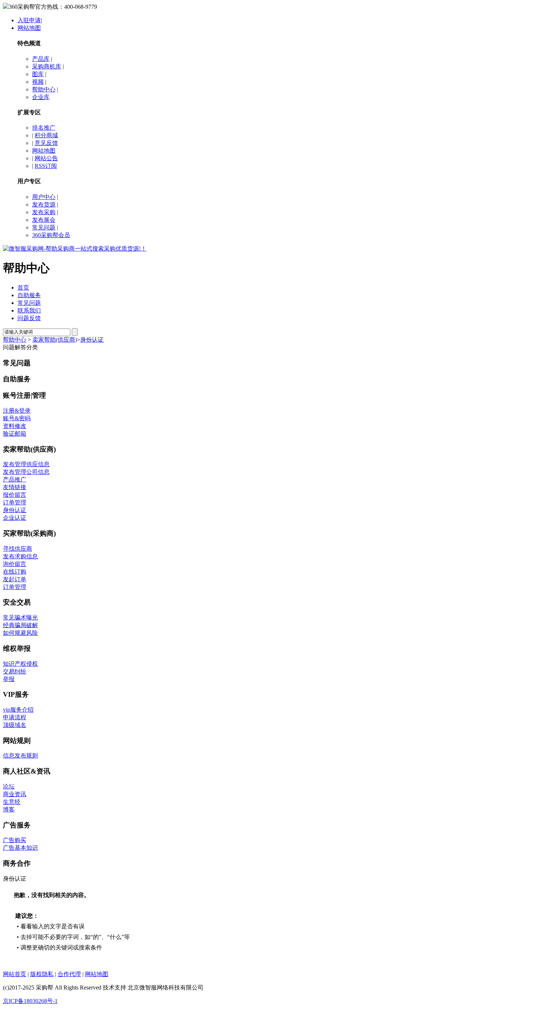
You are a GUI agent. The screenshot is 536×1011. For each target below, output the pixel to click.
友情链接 (14, 487)
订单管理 (14, 502)
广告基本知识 (20, 848)
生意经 (11, 802)
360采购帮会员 (51, 235)
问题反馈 (29, 318)
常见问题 (43, 227)
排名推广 (43, 128)
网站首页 (14, 974)
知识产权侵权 (20, 664)
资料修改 (14, 426)
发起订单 (14, 579)
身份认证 (92, 340)
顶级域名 (14, 725)
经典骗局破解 (20, 625)
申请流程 (14, 717)
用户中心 (43, 197)
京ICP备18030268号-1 (30, 1001)
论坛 (9, 786)
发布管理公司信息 (26, 472)
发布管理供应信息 (26, 464)
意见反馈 (46, 143)
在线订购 (14, 572)
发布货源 (43, 204)
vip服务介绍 (18, 710)
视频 (38, 82)
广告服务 (17, 825)
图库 (38, 74)
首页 (23, 287)
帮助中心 (43, 89)
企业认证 (14, 518)
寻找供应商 (17, 549)
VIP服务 (16, 694)
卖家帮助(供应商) (54, 340)
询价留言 (14, 564)
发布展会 (43, 220)
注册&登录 (17, 411)
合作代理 (69, 974)
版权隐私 (42, 974)
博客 (9, 809)
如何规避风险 (20, 633)
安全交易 (17, 602)
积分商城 (46, 135)
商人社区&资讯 (26, 771)
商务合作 (17, 863)
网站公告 (46, 158)
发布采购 (43, 212)
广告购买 (14, 840)
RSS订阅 (46, 166)
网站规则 (17, 740)
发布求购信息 (20, 556)
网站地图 (29, 28)
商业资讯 (14, 794)
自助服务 (29, 295)
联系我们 (29, 310)
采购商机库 (46, 66)
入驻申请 (29, 20)
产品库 (41, 59)
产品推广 (14, 479)
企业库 (41, 97)
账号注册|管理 (24, 395)
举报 (9, 679)
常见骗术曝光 (20, 617)
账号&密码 (17, 418)
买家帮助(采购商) (29, 533)
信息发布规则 (20, 755)
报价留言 (14, 495)
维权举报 (17, 648)
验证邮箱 (14, 433)
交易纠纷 (14, 671)
